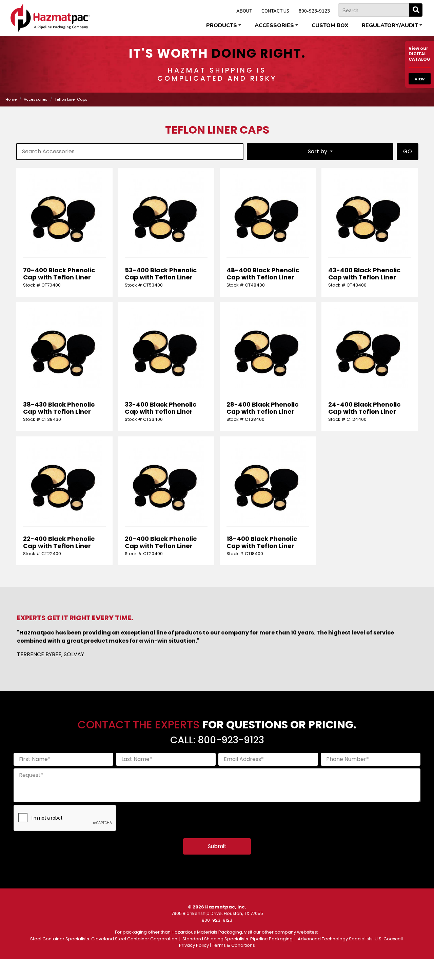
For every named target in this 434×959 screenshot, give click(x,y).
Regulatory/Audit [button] (390, 25)
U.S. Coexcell (389, 939)
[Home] (50, 18)
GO (407, 151)
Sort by (318, 151)
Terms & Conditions (233, 945)
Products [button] (221, 25)
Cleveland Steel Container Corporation (134, 939)
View (420, 79)
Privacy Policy (194, 945)
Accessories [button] (274, 25)
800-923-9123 (314, 11)
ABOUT (244, 11)
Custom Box (330, 25)
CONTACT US (275, 11)
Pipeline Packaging (271, 939)
